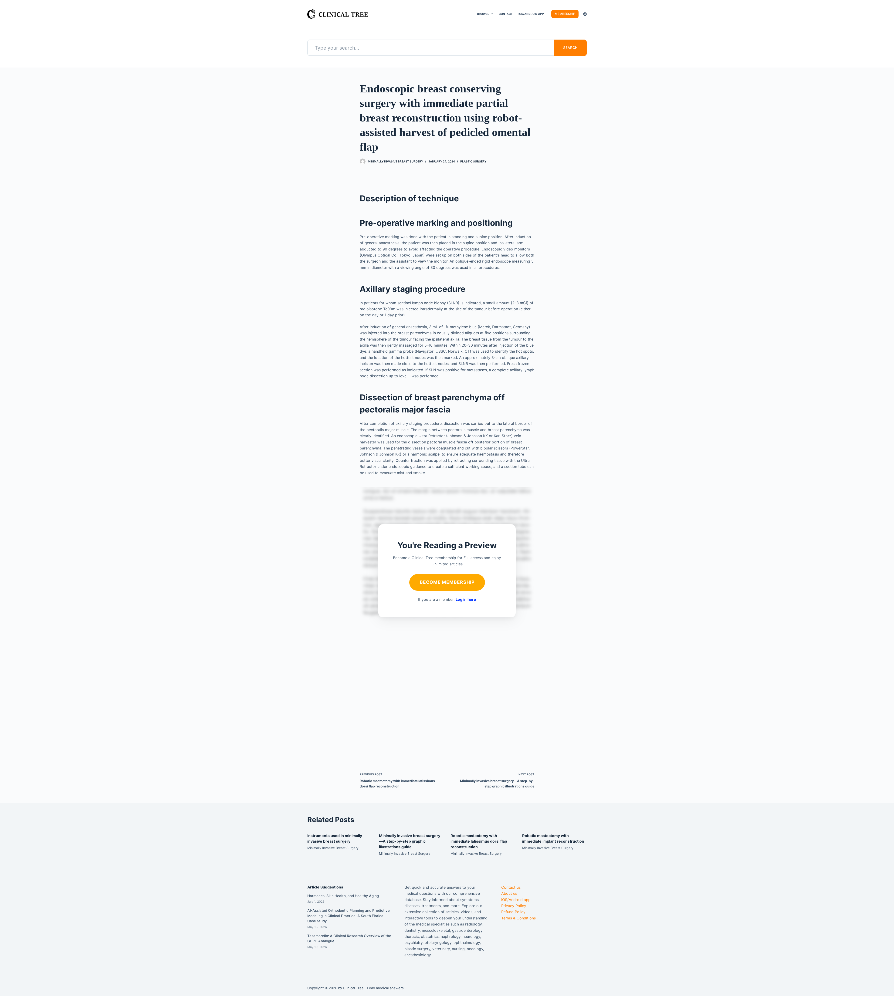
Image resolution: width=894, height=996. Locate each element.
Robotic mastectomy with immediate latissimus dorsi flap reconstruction (478, 841)
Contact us (511, 887)
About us (509, 893)
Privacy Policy (513, 905)
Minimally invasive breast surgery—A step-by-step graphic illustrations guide (409, 841)
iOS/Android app (516, 899)
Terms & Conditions (518, 918)
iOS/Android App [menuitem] (531, 14)
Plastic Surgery (473, 161)
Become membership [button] (447, 582)
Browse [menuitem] (483, 14)
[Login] (585, 14)
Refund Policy (513, 911)
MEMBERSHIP (565, 14)
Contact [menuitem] (506, 14)
